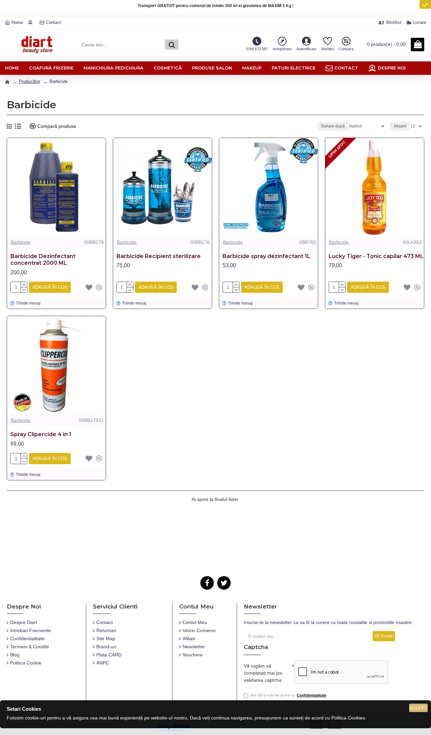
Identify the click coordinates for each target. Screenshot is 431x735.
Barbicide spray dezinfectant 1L (266, 256)
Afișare (400, 126)
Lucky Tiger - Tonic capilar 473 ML (376, 256)
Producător (29, 81)
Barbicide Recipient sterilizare (159, 256)
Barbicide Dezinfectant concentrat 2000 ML (42, 259)
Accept (418, 707)
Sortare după (333, 126)
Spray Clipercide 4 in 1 (40, 434)
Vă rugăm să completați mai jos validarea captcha (263, 673)
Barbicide (21, 242)
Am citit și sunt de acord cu (288, 695)
